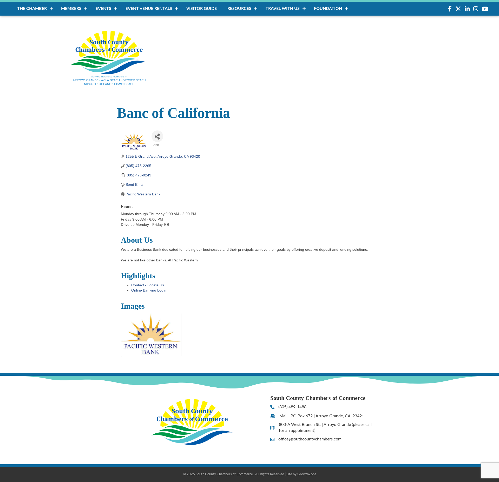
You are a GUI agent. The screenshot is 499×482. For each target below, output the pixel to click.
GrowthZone (306, 474)
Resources (239, 8)
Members (71, 8)
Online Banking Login (148, 290)
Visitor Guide (201, 8)
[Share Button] (157, 136)
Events (103, 8)
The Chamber (32, 8)
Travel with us (283, 8)
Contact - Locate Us (147, 285)
